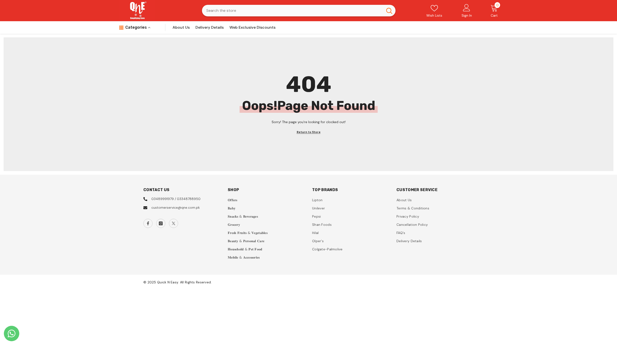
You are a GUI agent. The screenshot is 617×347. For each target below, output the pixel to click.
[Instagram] (160, 223)
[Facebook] (148, 223)
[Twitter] (173, 223)
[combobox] (292, 10)
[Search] (299, 10)
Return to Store (309, 132)
